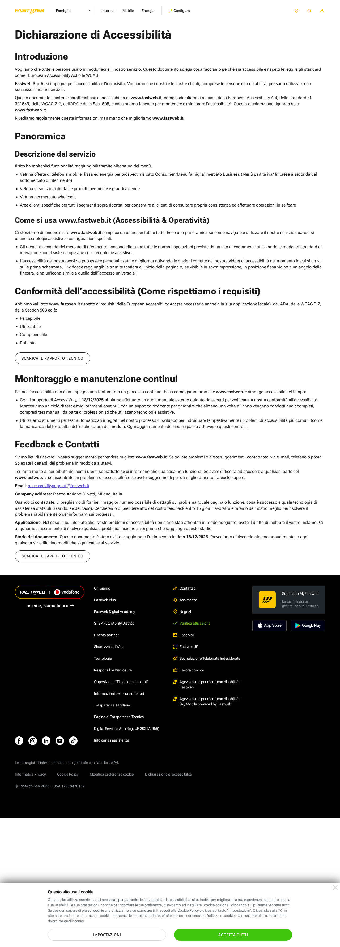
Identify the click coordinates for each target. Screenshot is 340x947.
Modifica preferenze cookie (112, 774)
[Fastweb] (34, 10)
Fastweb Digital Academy (114, 611)
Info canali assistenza (111, 740)
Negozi (185, 611)
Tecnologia (103, 658)
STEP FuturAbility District (114, 623)
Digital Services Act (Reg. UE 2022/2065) (126, 728)
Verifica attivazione (195, 623)
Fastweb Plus (105, 600)
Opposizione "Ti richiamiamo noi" (121, 682)
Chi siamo (102, 588)
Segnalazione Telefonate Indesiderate (210, 658)
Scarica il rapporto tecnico (52, 358)
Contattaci (188, 588)
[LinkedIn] (46, 740)
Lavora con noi (192, 670)
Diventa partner (106, 635)
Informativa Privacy (30, 774)
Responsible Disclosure (113, 670)
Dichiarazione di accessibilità (168, 774)
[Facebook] (19, 740)
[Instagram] (32, 740)
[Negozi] (296, 10)
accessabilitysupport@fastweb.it (58, 485)
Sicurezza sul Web (109, 647)
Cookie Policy (67, 774)
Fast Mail (187, 635)
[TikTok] (73, 740)
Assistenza (188, 600)
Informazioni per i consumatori (119, 693)
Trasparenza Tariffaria (112, 705)
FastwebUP (189, 647)
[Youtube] (60, 740)
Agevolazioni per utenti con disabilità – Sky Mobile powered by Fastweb (210, 701)
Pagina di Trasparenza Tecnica (119, 717)
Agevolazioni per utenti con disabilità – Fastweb (210, 684)
